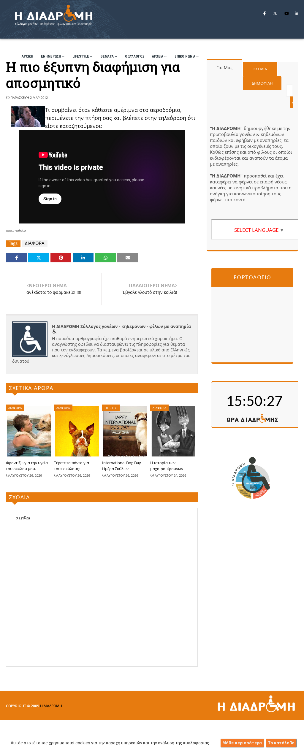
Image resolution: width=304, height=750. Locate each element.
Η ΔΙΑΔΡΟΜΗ (51, 705)
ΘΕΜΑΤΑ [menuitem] (107, 56)
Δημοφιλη (262, 83)
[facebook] (264, 13)
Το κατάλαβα (281, 743)
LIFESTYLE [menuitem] (80, 56)
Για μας (224, 67)
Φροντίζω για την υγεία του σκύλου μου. (27, 465)
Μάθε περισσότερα (242, 743)
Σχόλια (260, 69)
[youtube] (286, 13)
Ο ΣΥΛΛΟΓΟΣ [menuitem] (134, 56)
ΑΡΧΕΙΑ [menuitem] (157, 56)
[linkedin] (296, 13)
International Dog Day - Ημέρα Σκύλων (122, 465)
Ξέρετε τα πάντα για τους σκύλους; (71, 465)
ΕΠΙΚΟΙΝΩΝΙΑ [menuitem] (185, 56)
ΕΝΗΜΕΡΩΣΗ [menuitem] (51, 56)
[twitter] (275, 13)
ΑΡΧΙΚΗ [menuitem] (27, 56)
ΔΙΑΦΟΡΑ (35, 243)
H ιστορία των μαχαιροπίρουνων (166, 465)
